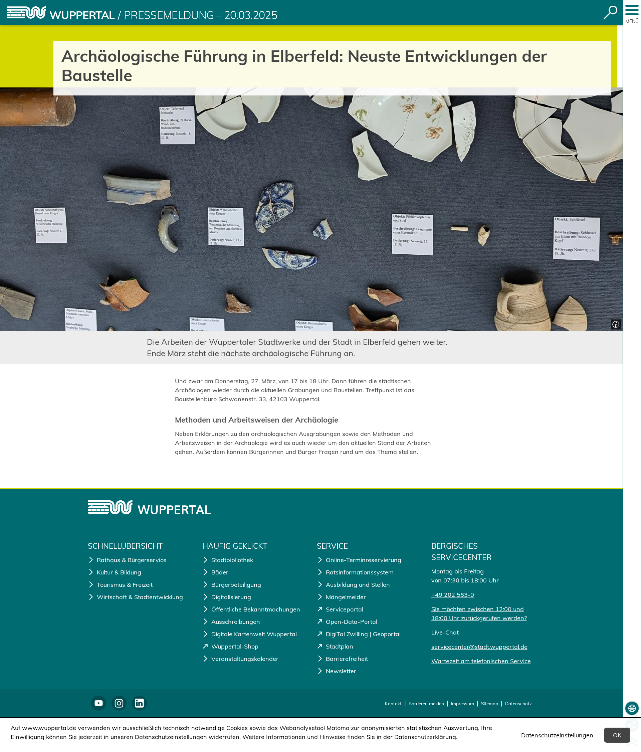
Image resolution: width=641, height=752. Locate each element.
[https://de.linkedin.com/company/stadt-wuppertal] (139, 703)
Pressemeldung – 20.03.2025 (200, 15)
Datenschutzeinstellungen (557, 735)
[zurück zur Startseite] (26, 12)
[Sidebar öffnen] (632, 10)
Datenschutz (518, 703)
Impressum (462, 703)
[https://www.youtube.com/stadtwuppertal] (98, 703)
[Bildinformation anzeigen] (615, 323)
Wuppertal (82, 15)
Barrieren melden (426, 703)
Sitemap (489, 703)
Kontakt (393, 703)
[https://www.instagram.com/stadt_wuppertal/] (119, 703)
